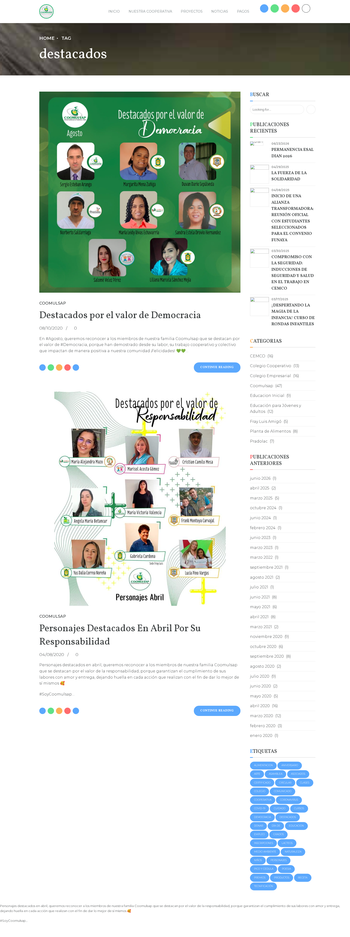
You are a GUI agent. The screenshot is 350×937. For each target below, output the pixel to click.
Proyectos (192, 11)
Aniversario (289, 765)
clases (304, 782)
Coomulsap (52, 303)
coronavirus (289, 799)
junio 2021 (260, 597)
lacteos (287, 843)
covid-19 (259, 808)
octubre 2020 (263, 646)
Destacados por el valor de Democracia (120, 315)
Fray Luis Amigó (265, 421)
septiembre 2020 (267, 656)
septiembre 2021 (266, 567)
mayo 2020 (260, 696)
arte (257, 773)
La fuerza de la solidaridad (289, 176)
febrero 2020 (262, 726)
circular (285, 782)
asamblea (275, 773)
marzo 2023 (261, 547)
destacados (288, 817)
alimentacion (263, 765)
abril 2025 (259, 488)
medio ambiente (265, 851)
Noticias (219, 11)
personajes (278, 860)
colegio (259, 791)
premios (259, 877)
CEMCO (257, 356)
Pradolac (259, 441)
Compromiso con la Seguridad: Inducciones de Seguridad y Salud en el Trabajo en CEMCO (292, 272)
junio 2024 (260, 518)
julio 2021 (259, 587)
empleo (259, 834)
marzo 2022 (261, 557)
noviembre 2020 (266, 636)
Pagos (243, 11)
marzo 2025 (261, 498)
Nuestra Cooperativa (150, 11)
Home (47, 38)
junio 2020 (260, 686)
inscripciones (263, 843)
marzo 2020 (261, 716)
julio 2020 (259, 676)
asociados (298, 773)
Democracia (262, 817)
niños (258, 860)
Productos (281, 877)
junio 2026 (260, 478)
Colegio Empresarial (270, 376)
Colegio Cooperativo (270, 366)
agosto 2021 (261, 577)
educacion (296, 825)
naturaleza (293, 851)
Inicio (114, 11)
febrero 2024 (262, 528)
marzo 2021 (261, 627)
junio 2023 (260, 537)
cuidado (279, 808)
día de (276, 825)
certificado (262, 782)
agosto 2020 (262, 666)
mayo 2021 (260, 607)
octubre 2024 (263, 508)
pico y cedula (263, 868)
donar (258, 825)
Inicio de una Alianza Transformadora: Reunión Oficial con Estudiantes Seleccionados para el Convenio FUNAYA (292, 218)
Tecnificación (263, 886)
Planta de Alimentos (270, 431)
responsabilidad (122, 671)
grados (278, 834)
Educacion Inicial (267, 395)
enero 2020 (261, 735)
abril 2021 (259, 617)
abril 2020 (260, 706)
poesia (286, 868)
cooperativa (262, 799)
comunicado (282, 791)
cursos (299, 808)
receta (302, 877)
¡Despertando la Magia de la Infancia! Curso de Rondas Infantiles (293, 314)
